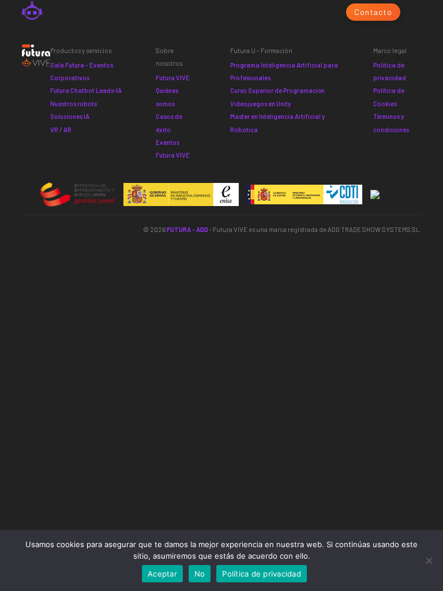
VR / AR (61, 129)
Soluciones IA (69, 116)
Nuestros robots (73, 103)
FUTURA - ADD (187, 229)
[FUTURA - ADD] (32, 12)
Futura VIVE (173, 77)
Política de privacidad (261, 573)
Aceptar (162, 573)
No (199, 573)
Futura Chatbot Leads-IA (86, 90)
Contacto (373, 12)
